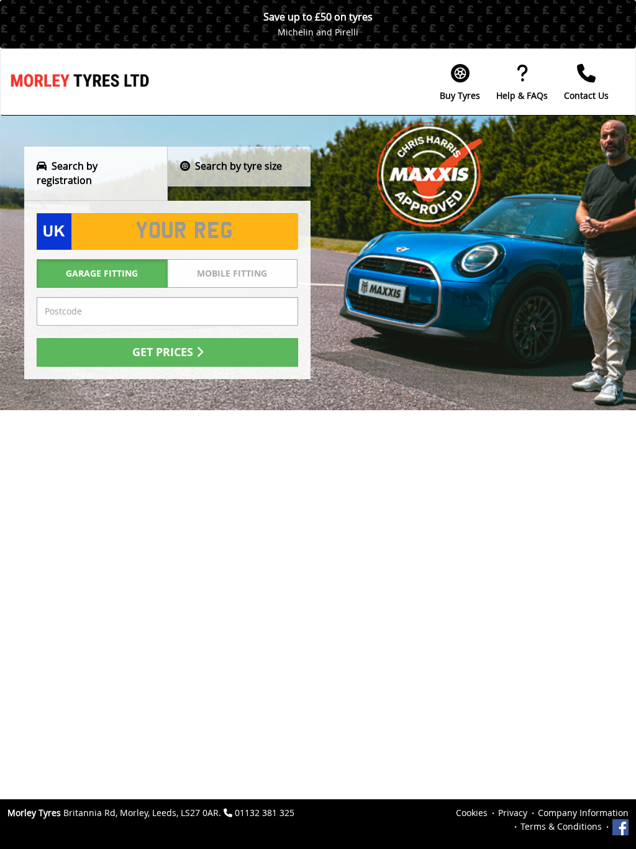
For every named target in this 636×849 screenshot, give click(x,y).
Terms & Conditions (561, 826)
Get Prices (164, 352)
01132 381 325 (264, 813)
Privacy (512, 813)
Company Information (583, 813)
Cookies (472, 813)
